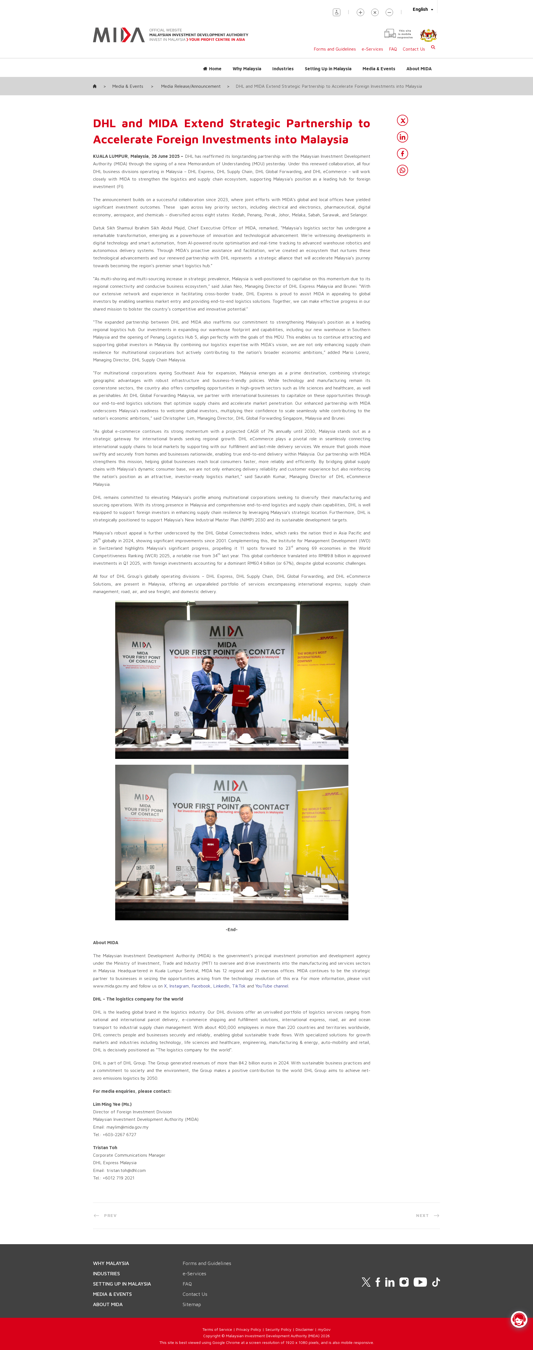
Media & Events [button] (379, 68)
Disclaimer (305, 1329)
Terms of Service (217, 1329)
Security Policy (278, 1329)
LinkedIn (221, 985)
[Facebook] (402, 153)
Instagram (179, 985)
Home (215, 68)
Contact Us (414, 48)
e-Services (372, 48)
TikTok (239, 985)
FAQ (393, 48)
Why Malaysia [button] (247, 68)
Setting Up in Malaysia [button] (328, 68)
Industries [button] (283, 68)
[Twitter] (402, 120)
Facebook (201, 985)
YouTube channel (271, 985)
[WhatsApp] (402, 170)
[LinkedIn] (402, 136)
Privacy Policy (248, 1329)
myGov (324, 1329)
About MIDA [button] (419, 68)
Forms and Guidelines (335, 48)
